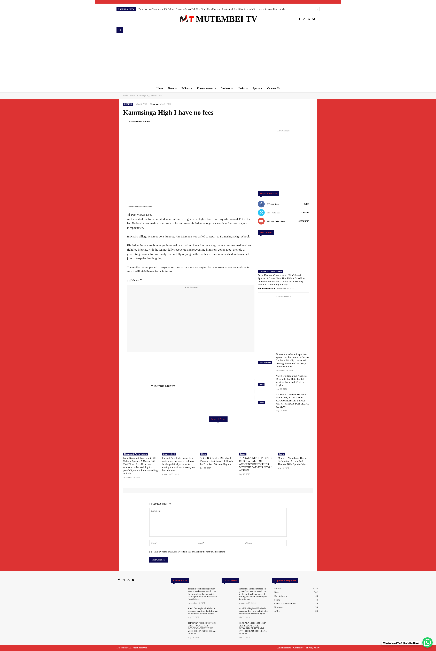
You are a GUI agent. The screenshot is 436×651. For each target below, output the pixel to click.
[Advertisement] (218, 59)
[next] (317, 9)
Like (306, 204)
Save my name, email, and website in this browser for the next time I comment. (189, 551)
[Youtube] (313, 19)
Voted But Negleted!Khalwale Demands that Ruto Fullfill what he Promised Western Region (217, 461)
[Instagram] (304, 19)
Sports (261, 402)
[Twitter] (309, 19)
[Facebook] (299, 19)
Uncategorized (265, 362)
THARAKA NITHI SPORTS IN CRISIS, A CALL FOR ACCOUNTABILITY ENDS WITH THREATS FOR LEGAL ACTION (292, 400)
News (261, 384)
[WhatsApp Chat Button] (427, 642)
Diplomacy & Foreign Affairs (270, 271)
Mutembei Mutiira (141, 121)
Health (132, 96)
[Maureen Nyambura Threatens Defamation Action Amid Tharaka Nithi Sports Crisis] (295, 438)
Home (125, 96)
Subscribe (304, 221)
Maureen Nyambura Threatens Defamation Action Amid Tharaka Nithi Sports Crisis (294, 461)
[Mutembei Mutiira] (126, 121)
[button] (119, 30)
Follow (304, 213)
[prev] (312, 9)
